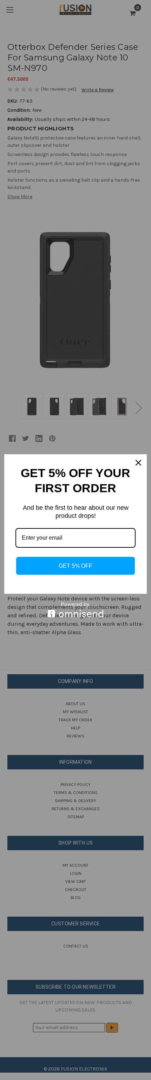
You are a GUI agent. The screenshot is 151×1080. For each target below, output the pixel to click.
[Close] (138, 462)
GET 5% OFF (75, 566)
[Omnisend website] (75, 610)
